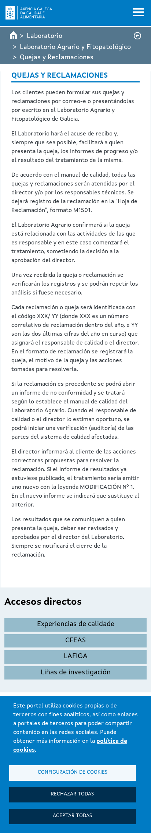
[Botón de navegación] (138, 13)
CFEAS (75, 640)
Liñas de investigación (76, 672)
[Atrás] (137, 35)
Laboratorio (44, 36)
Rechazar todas (72, 794)
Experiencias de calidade (75, 624)
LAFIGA (76, 656)
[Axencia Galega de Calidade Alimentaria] (28, 13)
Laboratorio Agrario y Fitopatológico (75, 47)
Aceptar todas (72, 815)
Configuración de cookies (72, 772)
